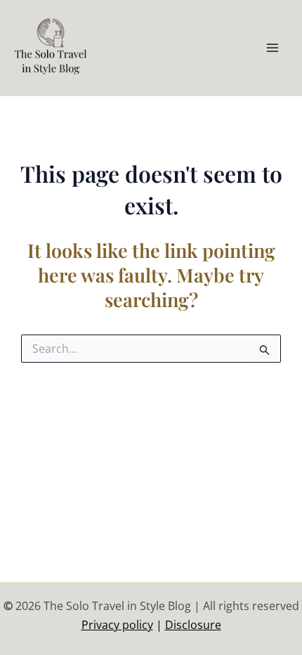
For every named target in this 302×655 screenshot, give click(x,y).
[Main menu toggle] (272, 47)
